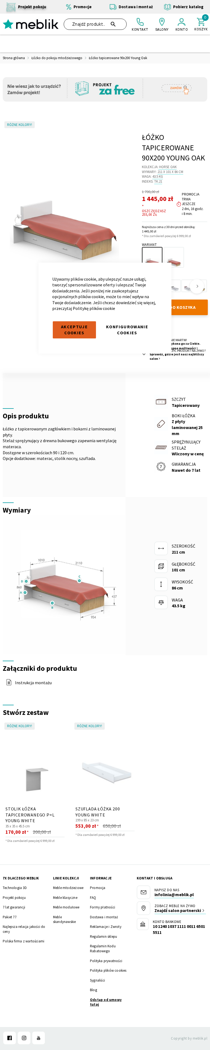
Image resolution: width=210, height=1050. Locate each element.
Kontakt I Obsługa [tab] (154, 878)
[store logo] (31, 24)
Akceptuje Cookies (74, 329)
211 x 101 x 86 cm (170, 171)
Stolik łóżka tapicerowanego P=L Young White (29, 814)
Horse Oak (168, 167)
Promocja (98, 887)
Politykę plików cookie (94, 308)
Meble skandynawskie (64, 919)
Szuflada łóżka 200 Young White (97, 812)
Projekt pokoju (14, 897)
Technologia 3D (15, 887)
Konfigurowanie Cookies (127, 329)
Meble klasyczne (65, 897)
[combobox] (95, 24)
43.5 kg (157, 176)
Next (197, 286)
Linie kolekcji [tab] (66, 878)
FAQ (93, 897)
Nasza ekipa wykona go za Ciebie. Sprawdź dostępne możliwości (175, 345)
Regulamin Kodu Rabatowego (103, 948)
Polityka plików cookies (108, 970)
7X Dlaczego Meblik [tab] (21, 878)
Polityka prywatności (106, 961)
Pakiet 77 (9, 917)
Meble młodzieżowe (68, 887)
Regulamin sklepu (103, 936)
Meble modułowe (66, 907)
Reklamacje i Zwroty (105, 926)
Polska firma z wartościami (23, 941)
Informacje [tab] (101, 878)
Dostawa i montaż (104, 917)
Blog (93, 990)
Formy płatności (102, 907)
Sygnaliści (97, 980)
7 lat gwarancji (14, 907)
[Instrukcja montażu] (8, 684)
